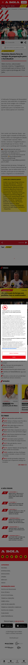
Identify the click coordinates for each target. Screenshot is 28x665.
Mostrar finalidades (14, 353)
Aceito (14, 357)
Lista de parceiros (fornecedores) (9, 348)
